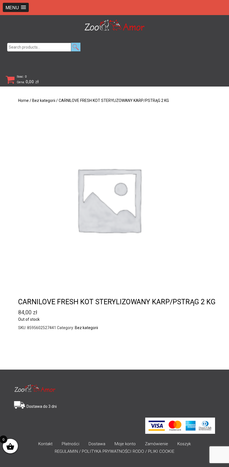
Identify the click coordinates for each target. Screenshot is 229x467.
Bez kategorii (43, 100)
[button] (16, 7)
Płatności (70, 443)
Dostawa (97, 443)
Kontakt (45, 443)
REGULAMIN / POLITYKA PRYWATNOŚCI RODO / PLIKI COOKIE (114, 451)
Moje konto (125, 443)
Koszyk (184, 443)
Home (23, 100)
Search (75, 47)
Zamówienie (156, 443)
